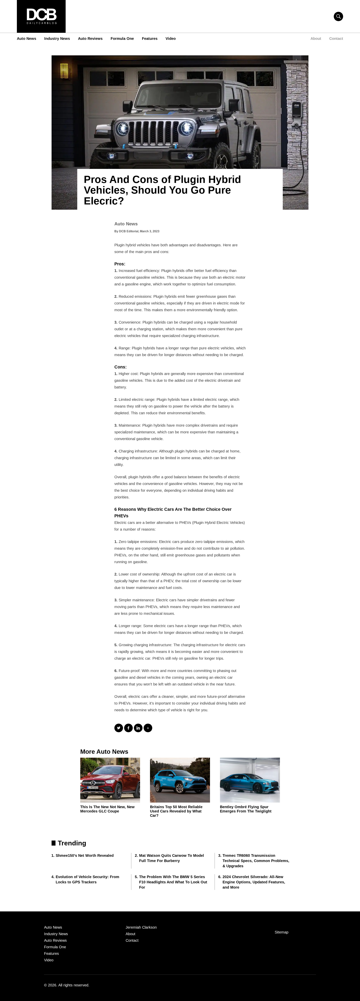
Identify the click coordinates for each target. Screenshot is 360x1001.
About (315, 38)
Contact (336, 38)
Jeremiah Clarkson (141, 927)
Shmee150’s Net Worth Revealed (85, 855)
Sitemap (281, 932)
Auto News (26, 38)
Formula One (122, 38)
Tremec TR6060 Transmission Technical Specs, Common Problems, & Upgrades (256, 860)
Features (150, 38)
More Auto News (104, 751)
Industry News (57, 38)
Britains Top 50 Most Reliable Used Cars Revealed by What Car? (176, 811)
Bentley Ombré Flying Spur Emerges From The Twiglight (246, 809)
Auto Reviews (90, 38)
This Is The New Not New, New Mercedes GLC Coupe (107, 809)
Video (171, 38)
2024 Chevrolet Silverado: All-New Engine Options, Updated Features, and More (254, 882)
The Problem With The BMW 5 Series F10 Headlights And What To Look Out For (173, 882)
